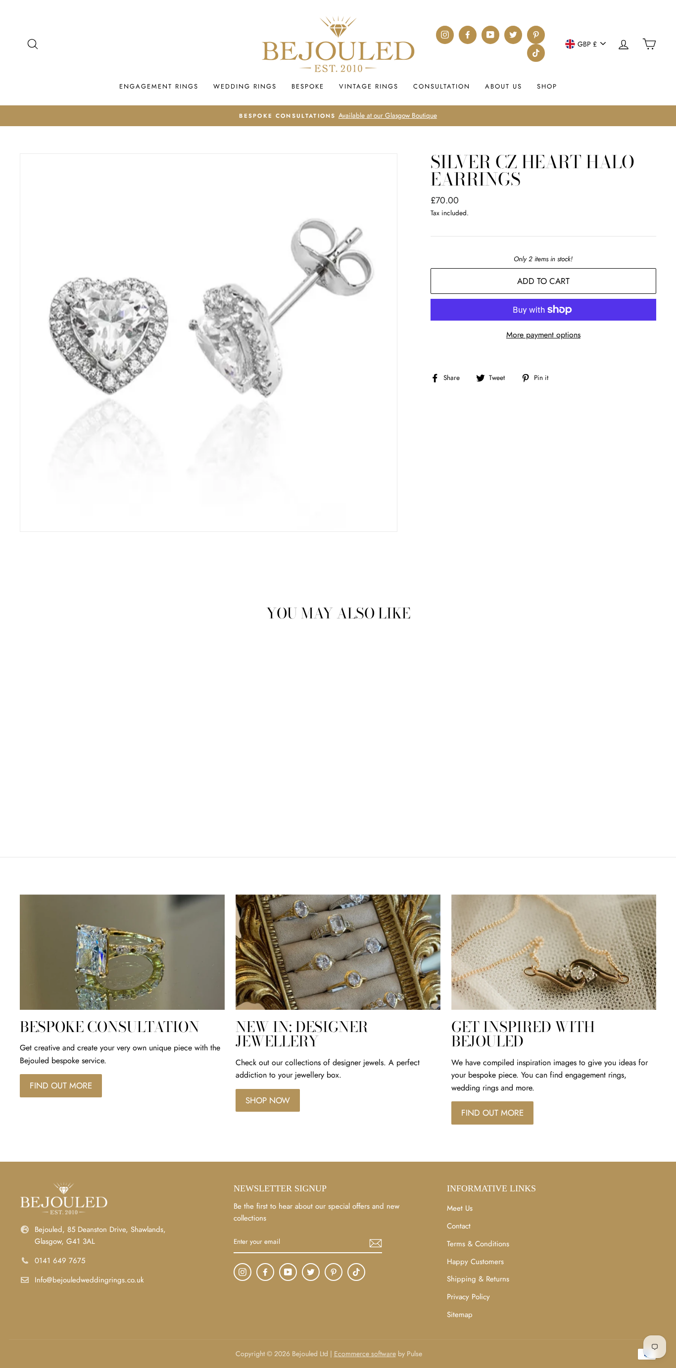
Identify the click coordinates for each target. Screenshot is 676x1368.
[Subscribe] (375, 1242)
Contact (459, 1226)
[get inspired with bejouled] (553, 952)
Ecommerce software (365, 1354)
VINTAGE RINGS (368, 86)
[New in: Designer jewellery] (338, 952)
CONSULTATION (441, 86)
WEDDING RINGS (245, 86)
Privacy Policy (468, 1296)
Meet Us (460, 1208)
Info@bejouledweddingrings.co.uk (89, 1279)
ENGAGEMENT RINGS (158, 86)
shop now (267, 1100)
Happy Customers (475, 1261)
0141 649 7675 (60, 1260)
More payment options (543, 334)
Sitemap (460, 1314)
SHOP (547, 86)
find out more (61, 1085)
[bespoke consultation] (122, 952)
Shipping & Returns (478, 1279)
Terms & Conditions (478, 1243)
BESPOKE (307, 86)
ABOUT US (503, 86)
